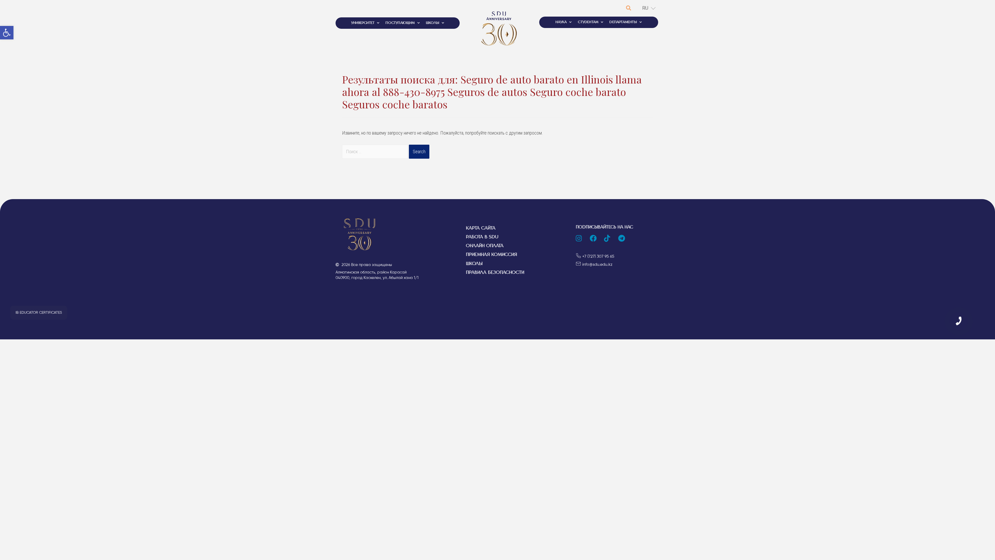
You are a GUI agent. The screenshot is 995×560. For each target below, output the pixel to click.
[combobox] (375, 152)
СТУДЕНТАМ (588, 22)
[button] (38, 313)
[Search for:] (375, 151)
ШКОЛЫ (432, 23)
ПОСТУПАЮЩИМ (400, 23)
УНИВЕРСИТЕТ (362, 23)
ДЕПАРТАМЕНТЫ (623, 22)
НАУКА (561, 22)
